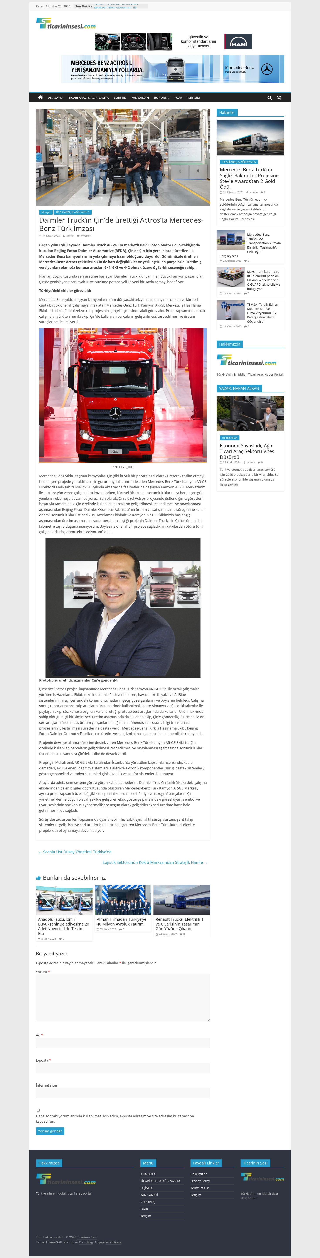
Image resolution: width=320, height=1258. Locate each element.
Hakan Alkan (229, 438)
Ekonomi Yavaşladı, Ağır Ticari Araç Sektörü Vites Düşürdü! (247, 451)
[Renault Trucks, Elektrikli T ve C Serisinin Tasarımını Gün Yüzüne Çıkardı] (181, 887)
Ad (39, 1035)
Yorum (43, 972)
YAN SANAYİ (140, 97)
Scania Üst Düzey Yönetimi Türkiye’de (74, 851)
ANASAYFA (55, 97)
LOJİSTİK (120, 97)
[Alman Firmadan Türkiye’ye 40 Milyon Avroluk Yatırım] (123, 887)
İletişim (193, 97)
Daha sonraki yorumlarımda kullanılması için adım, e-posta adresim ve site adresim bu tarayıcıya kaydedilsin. (115, 1119)
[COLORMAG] (246, 354)
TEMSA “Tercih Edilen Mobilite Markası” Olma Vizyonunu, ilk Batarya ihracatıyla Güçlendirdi (262, 313)
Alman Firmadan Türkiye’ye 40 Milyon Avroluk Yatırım (121, 922)
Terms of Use (200, 1188)
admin (71, 235)
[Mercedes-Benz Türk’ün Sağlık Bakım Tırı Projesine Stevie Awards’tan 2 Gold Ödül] (250, 122)
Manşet (46, 212)
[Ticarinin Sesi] (40, 97)
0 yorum (86, 235)
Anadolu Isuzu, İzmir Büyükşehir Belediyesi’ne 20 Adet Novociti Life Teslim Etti (63, 926)
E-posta (43, 1060)
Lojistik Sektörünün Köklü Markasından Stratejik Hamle (155, 862)
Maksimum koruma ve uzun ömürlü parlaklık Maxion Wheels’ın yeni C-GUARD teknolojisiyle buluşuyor (263, 280)
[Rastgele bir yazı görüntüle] (279, 97)
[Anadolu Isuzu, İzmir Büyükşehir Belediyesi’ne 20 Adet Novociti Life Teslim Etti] (64, 887)
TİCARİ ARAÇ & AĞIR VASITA (89, 97)
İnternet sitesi (47, 1085)
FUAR (178, 97)
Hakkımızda (198, 1174)
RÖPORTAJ (161, 97)
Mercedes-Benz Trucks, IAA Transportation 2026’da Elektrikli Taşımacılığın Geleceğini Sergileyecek (250, 245)
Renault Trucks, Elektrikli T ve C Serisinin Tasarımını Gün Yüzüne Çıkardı (180, 924)
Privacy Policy (200, 1181)
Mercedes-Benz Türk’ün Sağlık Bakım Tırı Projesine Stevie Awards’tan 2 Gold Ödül (249, 178)
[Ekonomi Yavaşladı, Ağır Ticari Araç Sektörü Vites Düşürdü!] (250, 398)
